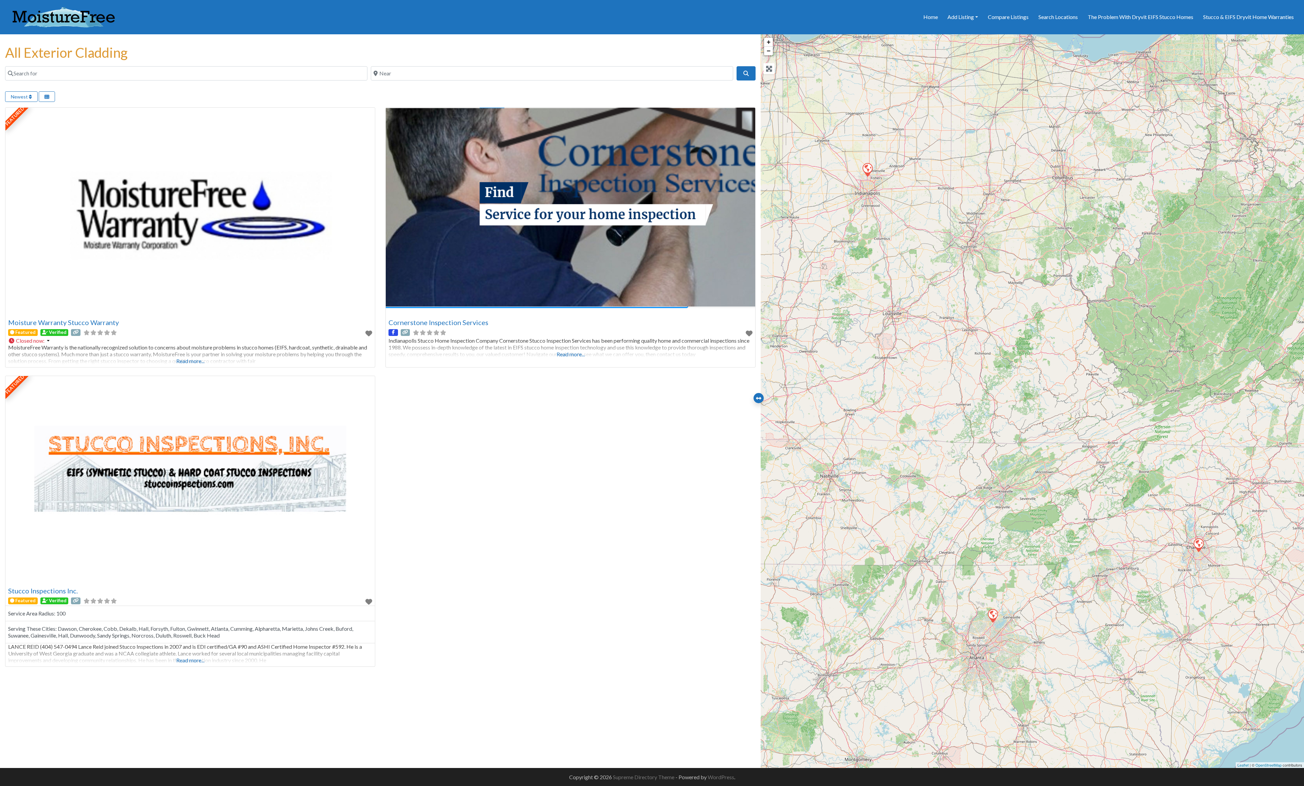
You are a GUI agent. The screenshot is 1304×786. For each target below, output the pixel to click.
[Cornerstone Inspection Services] (867, 169)
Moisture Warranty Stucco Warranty (63, 322)
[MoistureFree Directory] (63, 16)
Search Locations (1058, 17)
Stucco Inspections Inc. (43, 591)
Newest (20, 97)
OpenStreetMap (1268, 765)
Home (930, 17)
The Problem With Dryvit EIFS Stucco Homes (1140, 17)
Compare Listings (1008, 17)
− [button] (769, 50)
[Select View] (47, 96)
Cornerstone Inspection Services (438, 322)
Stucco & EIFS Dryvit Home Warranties (1248, 17)
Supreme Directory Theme (644, 777)
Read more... (190, 361)
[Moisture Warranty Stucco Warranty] (1198, 544)
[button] (190, 340)
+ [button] (769, 42)
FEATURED (14, 116)
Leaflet (1243, 765)
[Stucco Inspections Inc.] (992, 615)
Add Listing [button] (960, 17)
